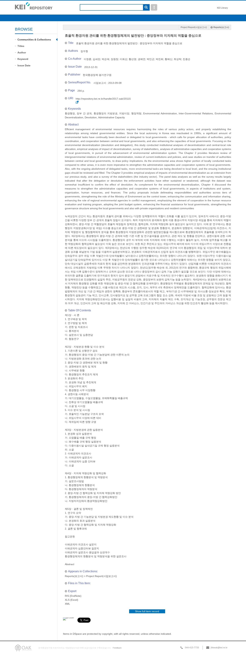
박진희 (159, 59)
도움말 (154, 7)
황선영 (132, 59)
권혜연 (141, 59)
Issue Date (23, 65)
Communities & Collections (34, 39)
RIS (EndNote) (73, 595)
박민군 (150, 59)
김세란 (96, 59)
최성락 (177, 59)
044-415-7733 (192, 647)
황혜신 (168, 59)
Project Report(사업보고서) (194, 27)
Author (21, 52)
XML (67, 603)
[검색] (146, 7)
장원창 (114, 59)
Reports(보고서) (221, 27)
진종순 (186, 59)
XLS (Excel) (71, 599)
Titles (20, 46)
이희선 (123, 59)
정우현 (84, 51)
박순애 (105, 59)
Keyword (22, 59)
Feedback (117, 648)
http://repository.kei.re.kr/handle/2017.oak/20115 (103, 98)
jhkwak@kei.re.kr (219, 647)
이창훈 (87, 59)
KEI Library (222, 8)
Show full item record (147, 611)
